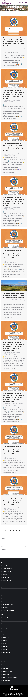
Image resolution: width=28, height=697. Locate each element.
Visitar (2, 543)
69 (19, 530)
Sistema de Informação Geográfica (10, 677)
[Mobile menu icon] (26, 2)
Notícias (4, 48)
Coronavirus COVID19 (17, 47)
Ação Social (5, 589)
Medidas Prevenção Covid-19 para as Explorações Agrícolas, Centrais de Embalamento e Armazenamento (13, 295)
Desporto (5, 598)
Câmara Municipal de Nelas (8, 693)
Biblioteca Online (6, 680)
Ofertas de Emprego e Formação (9, 610)
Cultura (4, 592)
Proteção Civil (5, 607)
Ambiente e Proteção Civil (8, 47)
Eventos (4, 643)
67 (13, 530)
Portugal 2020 (6, 577)
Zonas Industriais (6, 664)
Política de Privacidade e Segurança (12, 695)
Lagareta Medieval (6, 637)
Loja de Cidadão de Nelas (8, 604)
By (5, 50)
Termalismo (5, 649)
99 (12, 532)
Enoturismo (5, 640)
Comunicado (15, 403)
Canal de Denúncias (7, 580)
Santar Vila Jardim (6, 652)
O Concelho (5, 620)
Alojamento (5, 625)
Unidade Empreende (7, 658)
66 (10, 530)
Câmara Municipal (16, 100)
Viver (2, 541)
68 (16, 530)
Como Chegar (5, 617)
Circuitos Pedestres (7, 631)
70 (22, 530)
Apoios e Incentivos (7, 661)
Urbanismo (5, 601)
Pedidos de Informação (7, 671)
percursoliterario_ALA (8, 634)
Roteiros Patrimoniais (7, 628)
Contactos (5, 574)
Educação (5, 595)
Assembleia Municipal (7, 568)
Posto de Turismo (6, 623)
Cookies (21, 695)
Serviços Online (6, 674)
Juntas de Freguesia (7, 571)
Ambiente (5, 299)
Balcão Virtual (4, 549)
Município (3, 538)
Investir (2, 546)
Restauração (5, 646)
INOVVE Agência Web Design (17, 694)
